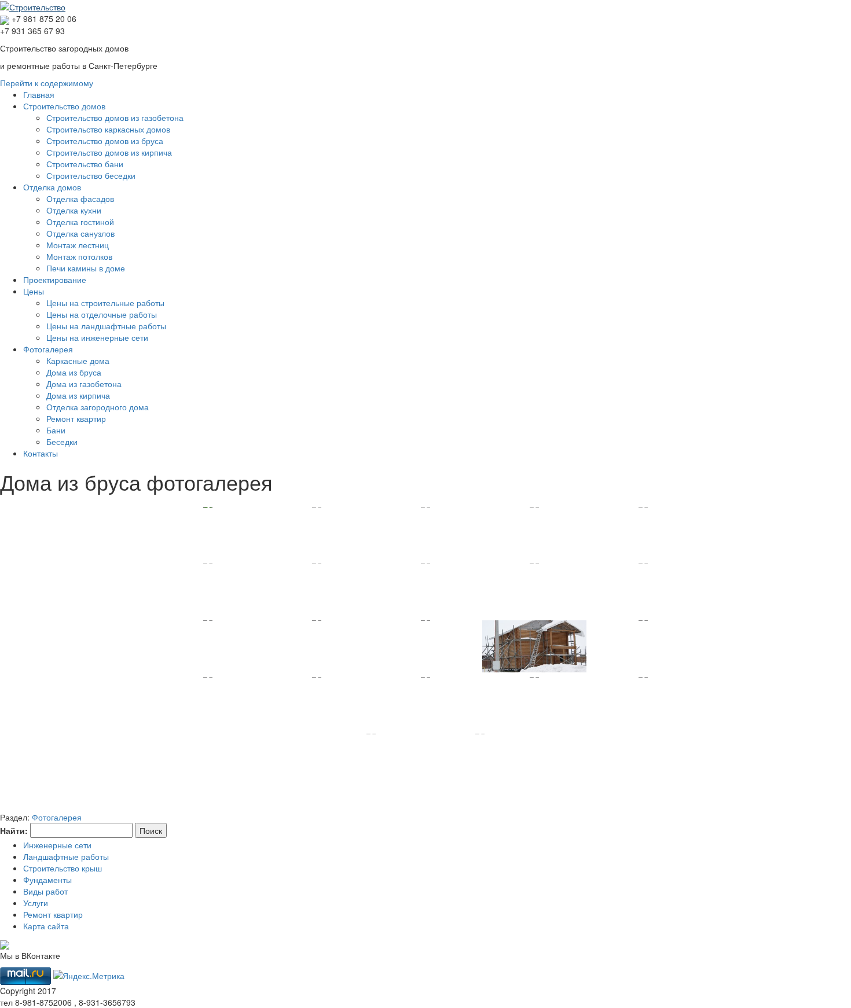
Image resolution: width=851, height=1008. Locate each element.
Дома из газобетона (84, 383)
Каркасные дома (77, 360)
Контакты (40, 453)
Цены (33, 291)
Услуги (35, 902)
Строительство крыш (62, 868)
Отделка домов (52, 187)
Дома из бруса (73, 372)
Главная (38, 94)
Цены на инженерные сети (97, 337)
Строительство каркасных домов (108, 129)
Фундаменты (47, 879)
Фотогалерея (48, 349)
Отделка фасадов (80, 198)
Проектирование (54, 279)
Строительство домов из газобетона (115, 117)
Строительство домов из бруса (104, 140)
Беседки (62, 441)
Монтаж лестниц (77, 245)
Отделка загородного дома (97, 407)
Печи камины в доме (85, 268)
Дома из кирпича (78, 395)
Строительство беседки (90, 175)
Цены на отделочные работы (101, 314)
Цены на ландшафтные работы (106, 326)
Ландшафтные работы (66, 856)
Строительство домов (64, 106)
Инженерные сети (57, 845)
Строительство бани (84, 164)
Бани (55, 430)
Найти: (14, 830)
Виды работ (45, 891)
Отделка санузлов (80, 233)
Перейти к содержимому (46, 83)
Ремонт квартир (76, 418)
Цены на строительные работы (105, 302)
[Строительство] (32, 6)
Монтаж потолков (79, 256)
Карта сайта (46, 926)
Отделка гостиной (80, 221)
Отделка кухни (73, 210)
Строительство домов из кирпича (109, 152)
